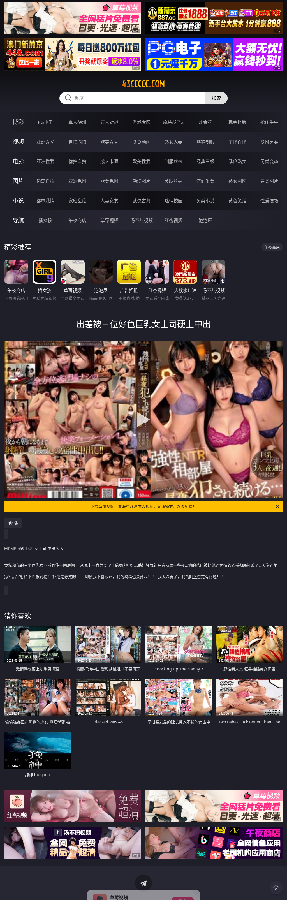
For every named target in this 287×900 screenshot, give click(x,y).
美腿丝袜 (173, 181)
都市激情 (45, 201)
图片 (18, 181)
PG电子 (45, 122)
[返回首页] (276, 887)
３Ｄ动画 (142, 142)
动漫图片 (142, 181)
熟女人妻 (173, 142)
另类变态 (269, 161)
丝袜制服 (205, 142)
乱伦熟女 (237, 161)
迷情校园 (173, 201)
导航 (18, 220)
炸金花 (205, 122)
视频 (18, 141)
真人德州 (77, 122)
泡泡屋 (205, 220)
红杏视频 (173, 220)
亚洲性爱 (45, 161)
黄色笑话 (237, 201)
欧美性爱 (142, 161)
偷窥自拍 (45, 181)
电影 (18, 161)
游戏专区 (142, 122)
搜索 (216, 98)
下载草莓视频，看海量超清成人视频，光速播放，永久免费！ (143, 506)
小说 (18, 200)
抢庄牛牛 (269, 122)
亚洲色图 (77, 181)
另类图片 (269, 181)
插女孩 (45, 220)
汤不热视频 (141, 220)
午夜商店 (77, 220)
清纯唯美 (205, 181)
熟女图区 (237, 181)
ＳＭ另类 (269, 142)
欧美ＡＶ (109, 142)
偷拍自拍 (77, 161)
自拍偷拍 (77, 142)
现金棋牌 (237, 122)
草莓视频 (109, 220)
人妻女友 (109, 201)
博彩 (18, 122)
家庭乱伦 (77, 201)
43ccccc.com (143, 83)
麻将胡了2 (173, 122)
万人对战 (109, 122)
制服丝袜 (173, 161)
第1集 (13, 523)
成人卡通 (109, 161)
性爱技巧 (269, 201)
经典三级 (205, 161)
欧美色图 (109, 181)
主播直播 (237, 142)
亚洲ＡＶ (45, 142)
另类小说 (205, 201)
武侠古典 (142, 201)
